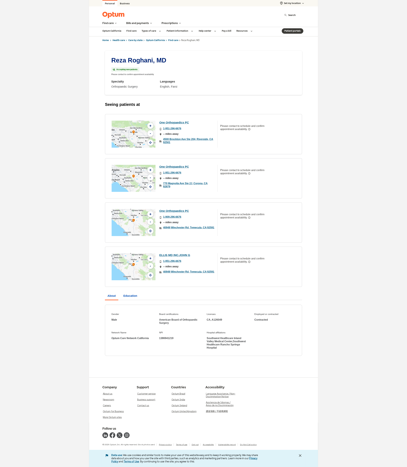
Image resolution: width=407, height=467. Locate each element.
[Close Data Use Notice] (300, 455)
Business (125, 3)
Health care (119, 40)
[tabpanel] (203, 330)
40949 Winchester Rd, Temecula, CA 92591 (188, 227)
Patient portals (292, 31)
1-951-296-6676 (172, 128)
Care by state (135, 40)
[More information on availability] (249, 129)
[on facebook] (112, 435)
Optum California (155, 40)
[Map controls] (150, 142)
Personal (110, 3)
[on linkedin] (105, 435)
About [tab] (111, 295)
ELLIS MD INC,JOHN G (174, 255)
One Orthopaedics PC (174, 122)
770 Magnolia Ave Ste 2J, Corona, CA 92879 (185, 185)
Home (105, 40)
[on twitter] (119, 435)
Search (292, 15)
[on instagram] (127, 435)
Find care (173, 40)
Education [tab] (130, 295)
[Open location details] (133, 132)
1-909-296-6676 (172, 217)
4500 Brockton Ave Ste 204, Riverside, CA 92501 (188, 141)
